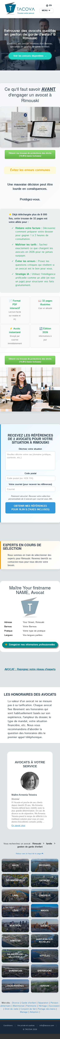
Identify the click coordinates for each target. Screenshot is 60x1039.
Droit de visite (11, 1009)
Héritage (43, 1005)
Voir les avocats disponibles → (30, 56)
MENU (45, 10)
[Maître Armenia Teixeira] (29, 781)
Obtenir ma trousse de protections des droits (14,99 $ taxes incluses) (30, 154)
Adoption (34, 1012)
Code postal (30, 473)
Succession (54, 1005)
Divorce (15, 1002)
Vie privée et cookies (26, 1025)
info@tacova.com (46, 1025)
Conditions (8, 1025)
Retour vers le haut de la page (29, 853)
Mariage (24, 1012)
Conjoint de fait (28, 1009)
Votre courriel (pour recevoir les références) (30, 484)
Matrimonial (18, 1005)
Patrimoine (31, 1005)
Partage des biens (46, 1009)
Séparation (43, 1002)
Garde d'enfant (29, 1002)
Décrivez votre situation (30, 449)
